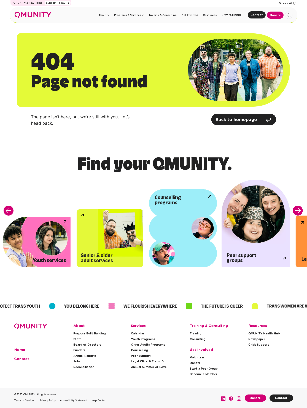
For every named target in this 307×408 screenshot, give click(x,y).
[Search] (288, 15)
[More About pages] (108, 15)
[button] (258, 345)
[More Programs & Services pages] (143, 15)
